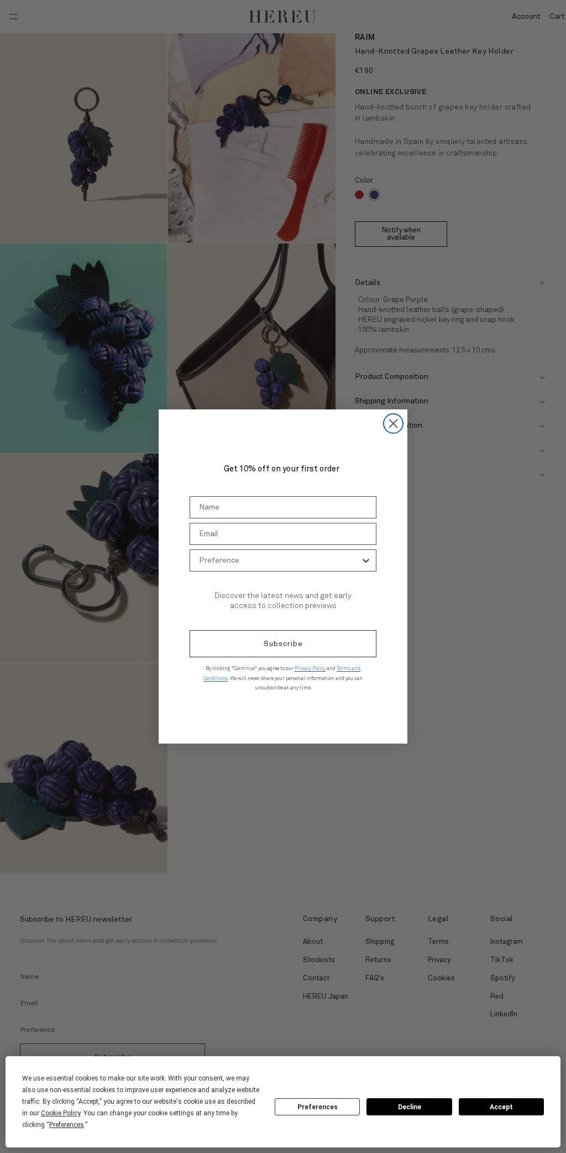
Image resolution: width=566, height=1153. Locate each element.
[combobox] (279, 560)
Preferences (317, 1107)
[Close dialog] (393, 423)
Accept (501, 1107)
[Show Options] (365, 560)
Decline (409, 1107)
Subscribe (283, 644)
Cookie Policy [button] (60, 1113)
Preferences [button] (66, 1125)
